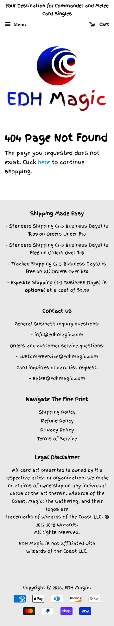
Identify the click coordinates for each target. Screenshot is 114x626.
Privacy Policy (57, 429)
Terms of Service (57, 438)
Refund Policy (57, 420)
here (44, 162)
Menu (19, 24)
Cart (103, 24)
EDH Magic (77, 587)
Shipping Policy (57, 412)
